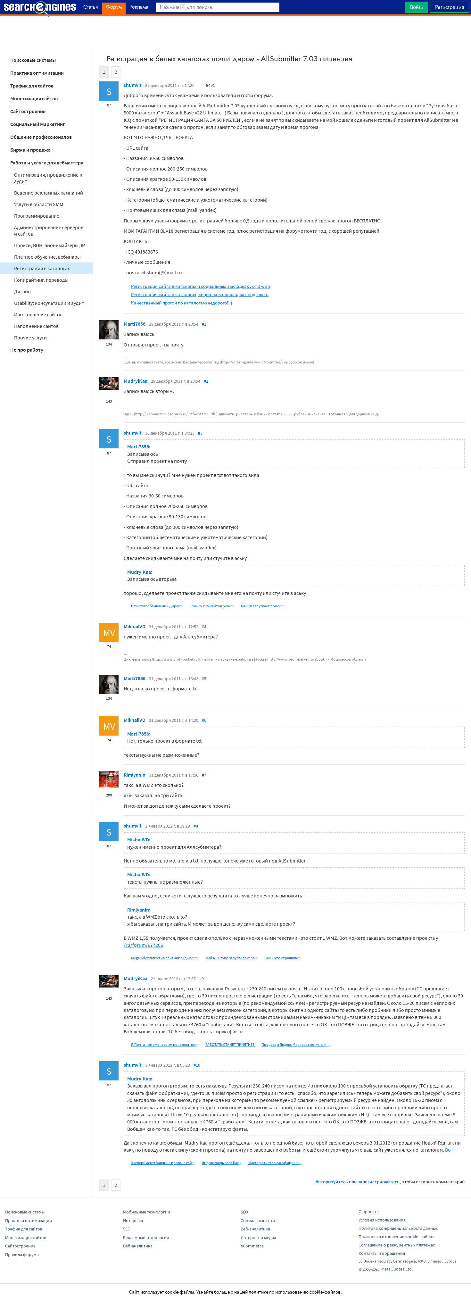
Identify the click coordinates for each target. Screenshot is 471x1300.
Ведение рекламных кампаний (48, 192)
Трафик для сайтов (32, 85)
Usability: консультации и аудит (49, 303)
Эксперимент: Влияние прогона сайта (163, 1162)
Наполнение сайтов (36, 326)
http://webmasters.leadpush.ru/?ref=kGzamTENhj (175, 414)
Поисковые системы (33, 60)
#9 (201, 978)
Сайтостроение (27, 111)
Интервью (133, 1220)
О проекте (369, 1211)
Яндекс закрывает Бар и (222, 1162)
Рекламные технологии (146, 1237)
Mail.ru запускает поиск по (263, 606)
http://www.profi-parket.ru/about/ (297, 659)
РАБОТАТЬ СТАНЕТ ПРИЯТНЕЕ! (230, 1044)
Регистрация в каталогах (42, 268)
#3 (200, 433)
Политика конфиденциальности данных (398, 1228)
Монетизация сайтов (34, 98)
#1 (204, 324)
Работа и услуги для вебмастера (46, 162)
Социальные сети (258, 1220)
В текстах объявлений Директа (157, 606)
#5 (204, 678)
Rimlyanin (134, 774)
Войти (416, 7)
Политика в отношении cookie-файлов (396, 1236)
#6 (204, 720)
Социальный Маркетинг (37, 124)
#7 (204, 775)
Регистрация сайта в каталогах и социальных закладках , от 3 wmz (200, 286)
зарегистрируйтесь (379, 1182)
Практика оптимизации (37, 73)
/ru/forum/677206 (143, 945)
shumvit (133, 85)
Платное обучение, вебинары (47, 257)
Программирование (36, 216)
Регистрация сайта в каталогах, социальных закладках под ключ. (200, 294)
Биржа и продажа (30, 149)
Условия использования (382, 1220)
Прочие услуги (30, 337)
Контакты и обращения (382, 1253)
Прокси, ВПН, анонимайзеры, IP (49, 245)
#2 (206, 381)
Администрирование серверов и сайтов (48, 230)
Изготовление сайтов (38, 314)
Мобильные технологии (146, 1212)
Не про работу (26, 349)
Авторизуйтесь (332, 1182)
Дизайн (22, 291)
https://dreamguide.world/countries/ (251, 362)
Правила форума (22, 1254)
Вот (449, 1149)
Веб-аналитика (138, 1246)
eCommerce (252, 1246)
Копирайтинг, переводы (41, 280)
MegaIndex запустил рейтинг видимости (165, 957)
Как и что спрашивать (283, 957)
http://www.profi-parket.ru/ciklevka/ (183, 659)
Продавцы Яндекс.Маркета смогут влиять (296, 1044)
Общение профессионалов (41, 137)
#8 (196, 826)
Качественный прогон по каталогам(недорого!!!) (181, 303)
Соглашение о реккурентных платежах (397, 1245)
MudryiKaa (135, 381)
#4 (204, 626)
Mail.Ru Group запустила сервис (232, 957)
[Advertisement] (235, 32)
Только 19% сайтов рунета (212, 606)
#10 (197, 1065)
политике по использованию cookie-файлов (295, 1292)
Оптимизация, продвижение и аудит (48, 177)
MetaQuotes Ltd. (397, 1269)
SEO (126, 1229)
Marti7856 (134, 324)
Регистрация (449, 7)
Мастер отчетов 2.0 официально (276, 1162)
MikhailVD (134, 626)
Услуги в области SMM (38, 204)
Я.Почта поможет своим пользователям (165, 1044)
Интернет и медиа (258, 1237)
